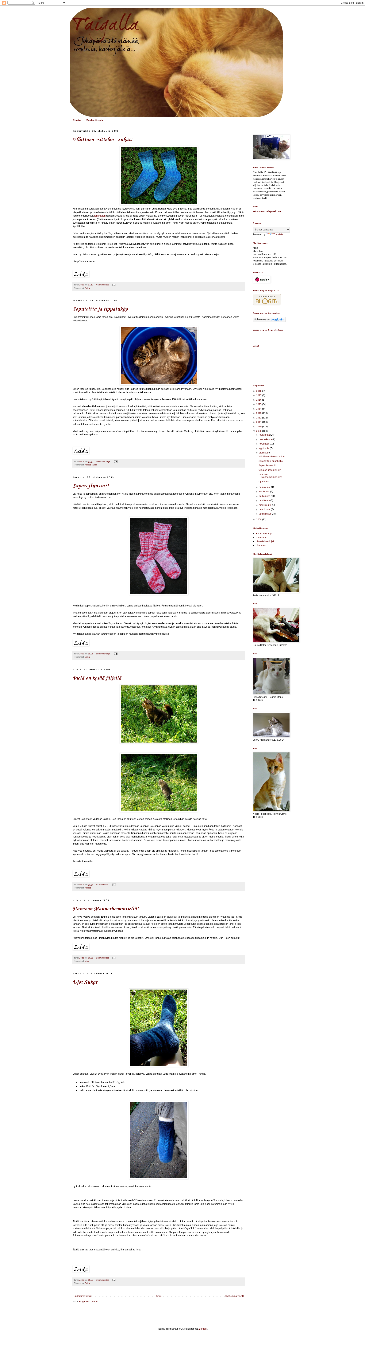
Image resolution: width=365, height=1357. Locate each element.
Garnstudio (261, 537)
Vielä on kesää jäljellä (97, 678)
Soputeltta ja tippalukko (100, 309)
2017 (259, 395)
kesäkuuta (264, 491)
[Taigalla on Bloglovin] (269, 321)
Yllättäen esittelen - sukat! (102, 139)
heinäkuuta (265, 487)
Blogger (203, 1329)
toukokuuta (265, 496)
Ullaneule (261, 545)
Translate (278, 234)
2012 (259, 417)
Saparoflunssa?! (91, 486)
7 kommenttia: (102, 285)
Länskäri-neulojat (265, 541)
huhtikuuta (264, 500)
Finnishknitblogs (264, 533)
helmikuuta (265, 509)
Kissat (88, 465)
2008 (259, 519)
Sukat (87, 288)
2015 (259, 404)
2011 (259, 422)
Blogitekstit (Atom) (88, 1301)
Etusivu (77, 120)
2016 (259, 399)
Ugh (87, 961)
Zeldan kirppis (94, 120)
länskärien (100, 215)
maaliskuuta (265, 505)
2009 (259, 431)
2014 (259, 408)
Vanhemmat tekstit (234, 1296)
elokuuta (263, 452)
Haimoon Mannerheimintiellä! (106, 909)
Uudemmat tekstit (82, 1296)
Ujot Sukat (85, 982)
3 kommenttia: (102, 958)
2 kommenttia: (102, 884)
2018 (259, 391)
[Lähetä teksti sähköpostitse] (113, 285)
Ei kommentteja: (103, 461)
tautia (94, 465)
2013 (259, 413)
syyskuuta (264, 448)
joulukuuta (264, 434)
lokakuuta (264, 443)
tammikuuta (265, 513)
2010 (259, 426)
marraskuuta (265, 439)
